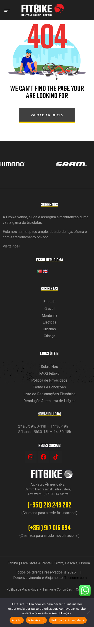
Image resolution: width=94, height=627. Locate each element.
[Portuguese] (39, 271)
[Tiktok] (56, 457)
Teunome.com (75, 578)
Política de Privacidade (67, 620)
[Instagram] (31, 457)
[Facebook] (43, 457)
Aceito (16, 620)
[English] (45, 271)
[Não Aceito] (88, 612)
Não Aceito (36, 620)
